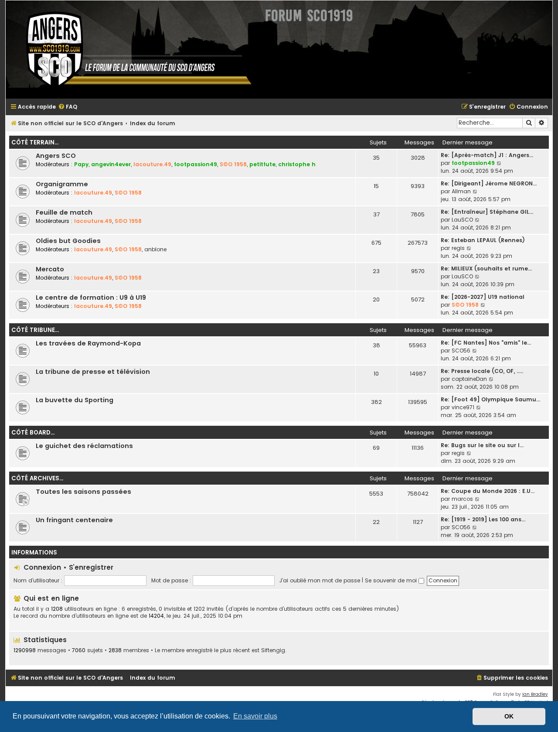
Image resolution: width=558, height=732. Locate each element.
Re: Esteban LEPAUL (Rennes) (483, 240)
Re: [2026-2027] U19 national (482, 297)
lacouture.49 (152, 164)
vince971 (463, 407)
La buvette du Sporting (74, 400)
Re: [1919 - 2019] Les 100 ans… (483, 519)
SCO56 (461, 350)
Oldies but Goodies (68, 240)
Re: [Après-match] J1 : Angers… (487, 155)
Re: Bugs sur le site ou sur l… (482, 445)
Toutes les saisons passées (83, 491)
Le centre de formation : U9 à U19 (91, 297)
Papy (81, 164)
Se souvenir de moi (391, 580)
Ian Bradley (535, 694)
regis (458, 248)
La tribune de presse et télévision (93, 371)
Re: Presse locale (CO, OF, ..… (482, 371)
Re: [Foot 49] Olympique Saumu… (490, 399)
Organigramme (62, 184)
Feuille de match (64, 212)
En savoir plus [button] (255, 716)
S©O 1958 (233, 164)
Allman (461, 191)
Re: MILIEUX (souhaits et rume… (486, 268)
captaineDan (469, 379)
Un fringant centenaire (74, 520)
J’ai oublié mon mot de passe (319, 580)
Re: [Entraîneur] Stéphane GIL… (487, 211)
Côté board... (32, 432)
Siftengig (273, 650)
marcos (462, 499)
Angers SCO (56, 155)
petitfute (262, 164)
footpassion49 (195, 164)
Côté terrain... (34, 142)
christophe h (297, 164)
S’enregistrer (91, 567)
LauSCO (462, 219)
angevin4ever (111, 164)
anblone (155, 249)
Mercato (50, 269)
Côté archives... (37, 478)
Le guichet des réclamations (84, 445)
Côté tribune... (35, 330)
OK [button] (509, 716)
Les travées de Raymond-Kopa (88, 343)
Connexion (42, 567)
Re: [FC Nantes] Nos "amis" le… (486, 342)
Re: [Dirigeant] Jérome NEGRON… (489, 183)
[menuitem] (67, 107)
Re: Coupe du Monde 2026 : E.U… (487, 491)
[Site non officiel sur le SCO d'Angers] (132, 49)
